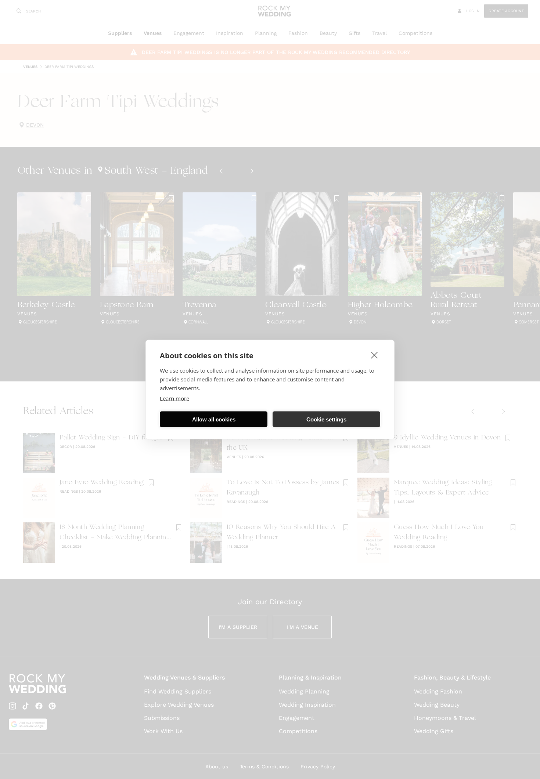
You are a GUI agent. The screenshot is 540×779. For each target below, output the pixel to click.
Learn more (174, 398)
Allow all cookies (213, 419)
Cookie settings (326, 419)
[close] (374, 355)
